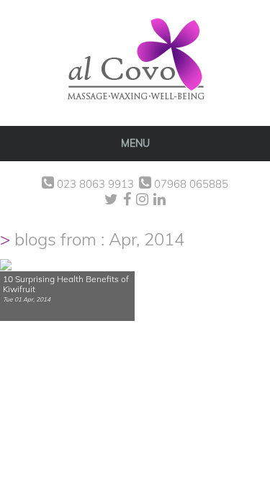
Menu (135, 143)
